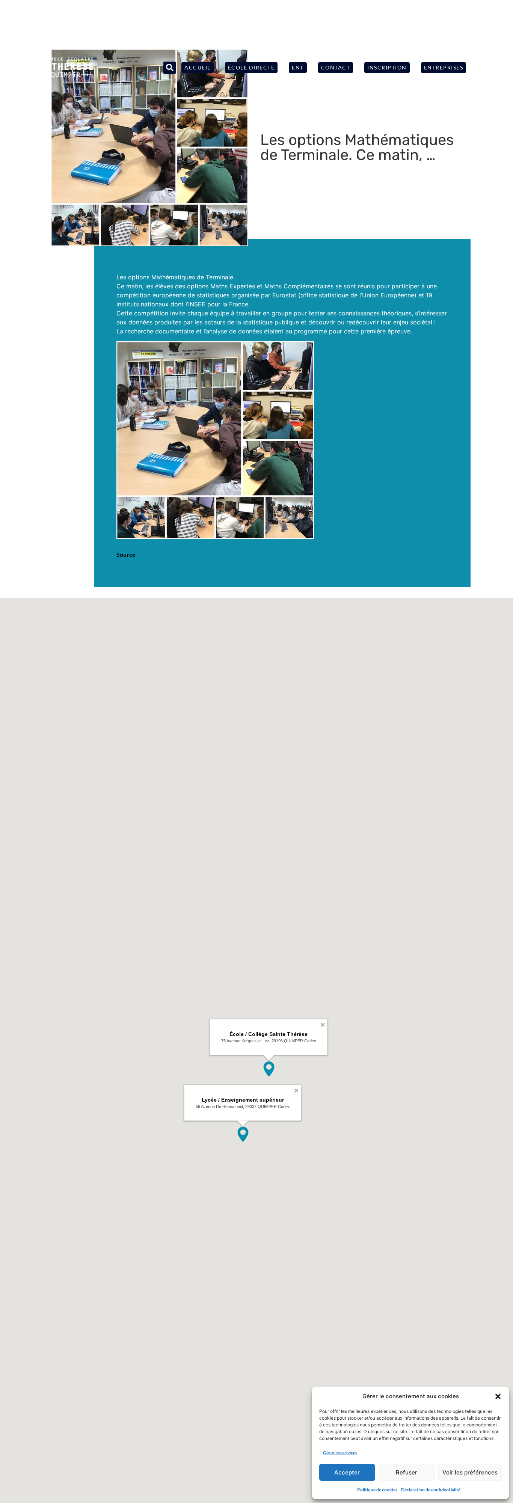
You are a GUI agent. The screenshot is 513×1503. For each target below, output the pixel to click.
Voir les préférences (470, 1472)
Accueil (197, 67)
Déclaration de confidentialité (430, 1489)
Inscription (387, 67)
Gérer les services (340, 1452)
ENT (298, 67)
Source (126, 554)
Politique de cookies (377, 1489)
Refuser (406, 1472)
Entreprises (443, 67)
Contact (335, 67)
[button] (498, 1396)
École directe (251, 67)
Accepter (347, 1472)
